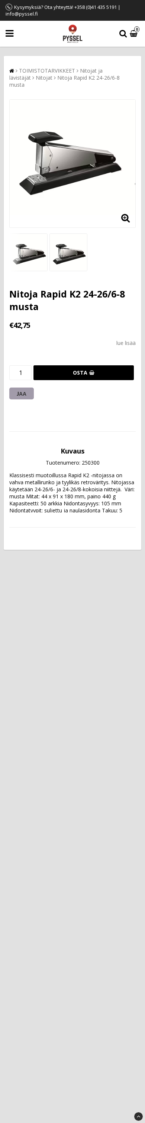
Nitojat (44, 77)
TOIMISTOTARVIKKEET (47, 70)
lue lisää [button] (126, 342)
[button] (134, 33)
